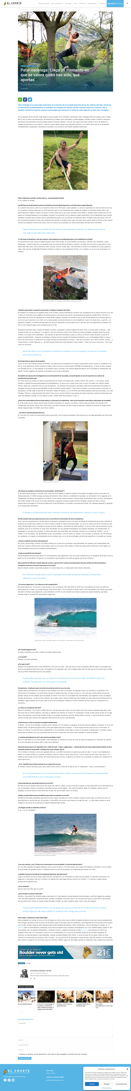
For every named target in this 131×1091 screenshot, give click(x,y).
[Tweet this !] (30, 99)
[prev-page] (19, 1012)
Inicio (19, 9)
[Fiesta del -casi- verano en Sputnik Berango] (65, 997)
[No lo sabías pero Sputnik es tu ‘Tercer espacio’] (104, 997)
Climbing (115, 3)
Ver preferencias (121, 1084)
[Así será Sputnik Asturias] (26, 997)
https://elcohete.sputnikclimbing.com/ (39, 973)
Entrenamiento (92, 3)
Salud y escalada (56, 3)
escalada (28, 963)
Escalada (28, 66)
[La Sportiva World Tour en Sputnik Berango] (85, 997)
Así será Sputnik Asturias (25, 1004)
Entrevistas (68, 3)
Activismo (103, 3)
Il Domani (84, 930)
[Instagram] (35, 979)
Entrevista (24, 9)
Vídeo (75, 3)
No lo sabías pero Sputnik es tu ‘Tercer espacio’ (104, 1005)
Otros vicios (34, 66)
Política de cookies (106, 1088)
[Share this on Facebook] (25, 99)
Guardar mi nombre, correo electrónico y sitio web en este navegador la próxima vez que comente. (53, 1054)
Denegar (106, 1084)
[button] (127, 1069)
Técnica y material (43, 3)
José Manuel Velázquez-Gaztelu (40, 970)
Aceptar (92, 1084)
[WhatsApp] (20, 99)
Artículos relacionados (26, 987)
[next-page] (22, 1012)
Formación (82, 3)
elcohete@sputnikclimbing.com (55, 1080)
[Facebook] (31, 979)
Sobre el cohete (50, 1073)
